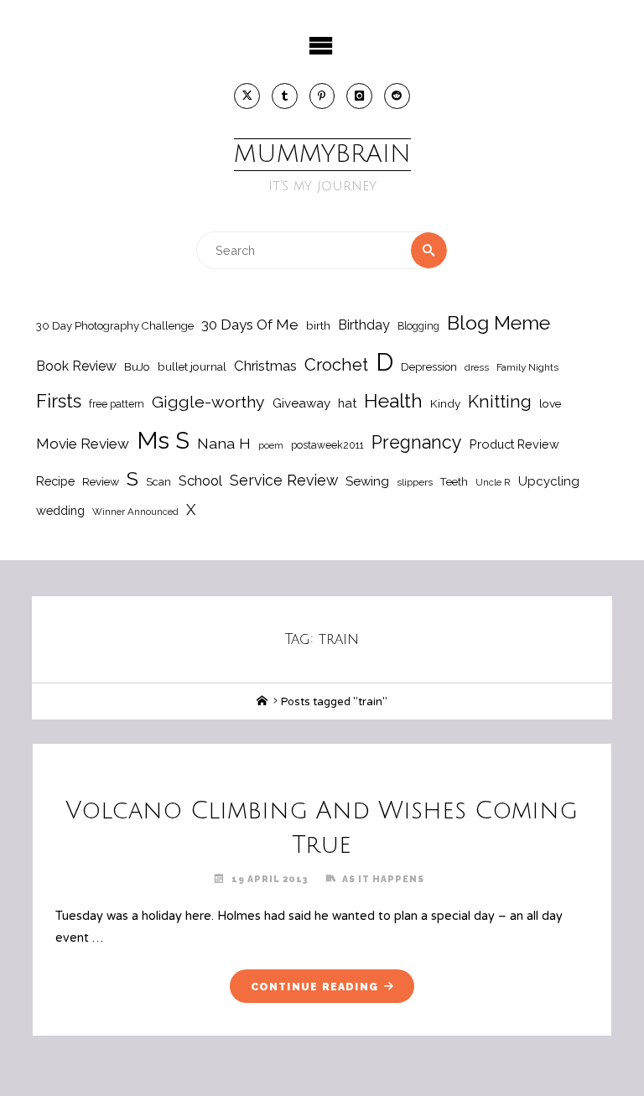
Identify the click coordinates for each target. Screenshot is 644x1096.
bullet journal (192, 366)
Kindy (445, 403)
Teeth (454, 481)
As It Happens (383, 879)
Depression (429, 367)
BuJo (137, 366)
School (200, 480)
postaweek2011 (327, 445)
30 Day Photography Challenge (115, 325)
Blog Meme (498, 322)
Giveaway (301, 403)
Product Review (514, 444)
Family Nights (527, 367)
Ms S (163, 440)
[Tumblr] (285, 96)
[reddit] (397, 96)
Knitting (500, 402)
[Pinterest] (322, 96)
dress (477, 367)
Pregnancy (416, 442)
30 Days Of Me (250, 324)
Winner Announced (135, 511)
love (550, 403)
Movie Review (82, 443)
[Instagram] (359, 96)
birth (318, 325)
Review (100, 481)
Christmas (265, 365)
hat (347, 403)
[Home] (262, 702)
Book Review (76, 366)
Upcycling (548, 481)
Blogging (418, 325)
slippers (415, 482)
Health (393, 401)
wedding (60, 510)
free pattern (116, 403)
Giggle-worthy (208, 402)
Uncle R (493, 482)
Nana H (224, 443)
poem (270, 445)
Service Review (284, 480)
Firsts (58, 401)
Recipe (55, 481)
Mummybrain (322, 154)
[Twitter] (247, 96)
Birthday (364, 325)
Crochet (336, 365)
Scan (158, 481)
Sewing (367, 481)
